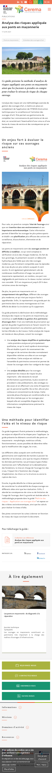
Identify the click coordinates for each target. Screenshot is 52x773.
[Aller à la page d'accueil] (27, 8)
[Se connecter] (40, 2)
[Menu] (49, 9)
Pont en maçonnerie (11, 40)
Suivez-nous (28, 696)
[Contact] (35, 2)
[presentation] (46, 621)
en (48, 2)
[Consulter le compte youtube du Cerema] (25, 1)
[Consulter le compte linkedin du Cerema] (18, 1)
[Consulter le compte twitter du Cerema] (22, 1)
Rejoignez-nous (28, 665)
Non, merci (41, 764)
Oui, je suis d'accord (42, 757)
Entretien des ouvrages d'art (33, 40)
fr (45, 2)
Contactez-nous (28, 675)
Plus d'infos (9, 769)
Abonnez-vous (28, 686)
